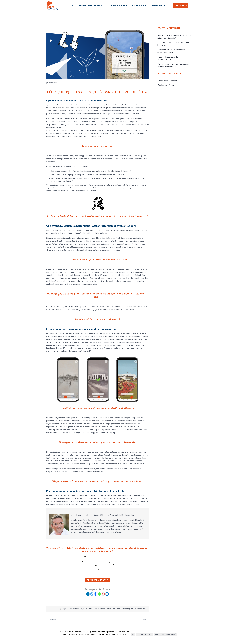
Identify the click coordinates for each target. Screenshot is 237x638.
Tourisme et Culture (166, 85)
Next (145, 619)
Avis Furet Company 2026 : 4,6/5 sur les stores (173, 44)
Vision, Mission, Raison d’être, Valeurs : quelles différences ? (173, 65)
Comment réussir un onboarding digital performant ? (171, 51)
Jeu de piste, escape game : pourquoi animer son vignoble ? (174, 36)
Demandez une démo (97, 580)
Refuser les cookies (144, 634)
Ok (133, 634)
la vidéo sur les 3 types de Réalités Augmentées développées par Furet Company (80, 433)
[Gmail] (103, 594)
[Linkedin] (88, 594)
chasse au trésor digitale (77, 609)
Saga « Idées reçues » (125, 609)
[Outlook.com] (107, 594)
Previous (52, 619)
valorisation (140, 609)
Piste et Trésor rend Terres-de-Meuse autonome (171, 58)
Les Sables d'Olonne (96, 609)
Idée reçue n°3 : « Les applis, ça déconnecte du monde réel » (96, 92)
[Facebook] (95, 594)
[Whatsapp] (99, 594)
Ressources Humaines (167, 81)
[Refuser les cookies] (234, 633)
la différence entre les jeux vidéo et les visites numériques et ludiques (102, 244)
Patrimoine (110, 609)
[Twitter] (91, 594)
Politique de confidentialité (165, 634)
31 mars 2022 (51, 83)
